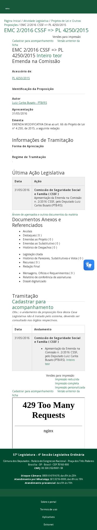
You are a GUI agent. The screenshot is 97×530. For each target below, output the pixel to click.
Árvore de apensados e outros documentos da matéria (45, 214)
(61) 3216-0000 (58, 479)
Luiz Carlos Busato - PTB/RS (29, 103)
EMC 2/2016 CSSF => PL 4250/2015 (46, 30)
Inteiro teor (49, 55)
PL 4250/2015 (21, 78)
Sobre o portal (48, 502)
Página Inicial (12, 21)
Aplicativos (48, 517)
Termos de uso (48, 509)
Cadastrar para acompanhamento (33, 41)
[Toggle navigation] (7, 7)
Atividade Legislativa (35, 21)
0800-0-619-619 (51, 475)
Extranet (48, 524)
